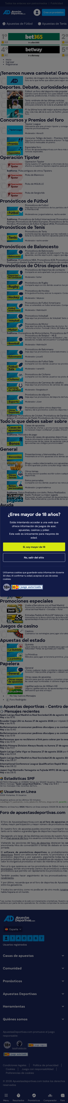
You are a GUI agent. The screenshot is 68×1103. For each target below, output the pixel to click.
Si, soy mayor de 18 (34, 546)
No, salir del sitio (34, 557)
